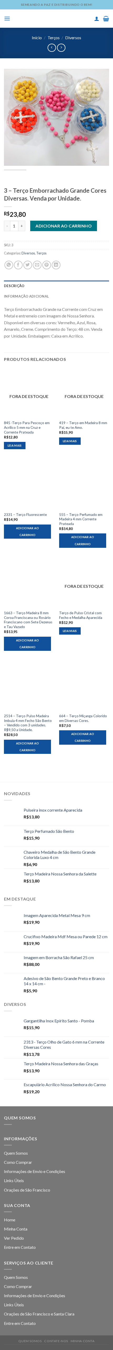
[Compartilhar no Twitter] (27, 265)
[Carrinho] (106, 18)
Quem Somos (16, 1152)
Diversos (73, 37)
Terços (54, 37)
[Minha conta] (96, 18)
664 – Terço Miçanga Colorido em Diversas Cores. (83, 718)
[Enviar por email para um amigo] (37, 265)
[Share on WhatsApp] (8, 265)
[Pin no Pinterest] (46, 265)
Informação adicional (26, 296)
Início (37, 37)
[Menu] (7, 18)
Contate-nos (56, 1341)
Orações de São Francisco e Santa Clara (39, 1313)
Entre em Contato (20, 1247)
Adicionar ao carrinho (63, 225)
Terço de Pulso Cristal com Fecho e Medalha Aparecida (80, 615)
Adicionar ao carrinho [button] (27, 531)
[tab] (56, 286)
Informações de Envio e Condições (34, 1171)
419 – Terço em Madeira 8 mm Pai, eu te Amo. (83, 425)
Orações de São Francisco (27, 1189)
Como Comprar (18, 1162)
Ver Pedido (14, 1237)
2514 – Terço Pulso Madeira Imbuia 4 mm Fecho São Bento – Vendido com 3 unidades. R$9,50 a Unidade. (28, 723)
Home (9, 1219)
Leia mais (15, 445)
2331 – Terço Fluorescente (25, 514)
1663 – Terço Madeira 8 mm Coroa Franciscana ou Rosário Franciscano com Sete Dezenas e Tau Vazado (28, 620)
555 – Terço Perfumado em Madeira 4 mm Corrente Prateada (80, 519)
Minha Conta (15, 1228)
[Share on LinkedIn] (56, 265)
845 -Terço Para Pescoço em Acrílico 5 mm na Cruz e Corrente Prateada (27, 427)
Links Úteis (14, 1180)
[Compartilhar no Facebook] (18, 265)
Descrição (14, 286)
